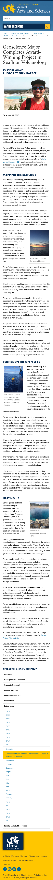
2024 (8, 719)
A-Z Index (6, 856)
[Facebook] (5, 870)
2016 (8, 802)
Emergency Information (26, 860)
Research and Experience (20, 33)
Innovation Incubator (12, 696)
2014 (8, 810)
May (7, 783)
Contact (44, 856)
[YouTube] (14, 870)
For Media (15, 856)
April (7, 787)
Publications (9, 701)
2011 (7, 821)
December (10, 749)
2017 (6, 36)
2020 (8, 734)
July (7, 776)
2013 (8, 813)
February (9, 794)
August (8, 772)
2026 (8, 711)
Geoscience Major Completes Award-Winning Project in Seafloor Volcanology (27, 755)
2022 (8, 726)
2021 (8, 730)
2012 (8, 817)
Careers (24, 856)
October (9, 764)
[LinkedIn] (19, 870)
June (7, 779)
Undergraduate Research (14, 680)
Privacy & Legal (34, 856)
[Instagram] (9, 870)
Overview (8, 675)
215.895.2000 (14, 878)
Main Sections (13, 26)
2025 (8, 715)
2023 (8, 722)
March (8, 790)
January (9, 798)
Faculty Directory (11, 690)
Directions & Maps (9, 860)
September (10, 768)
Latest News (37, 33)
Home (5, 33)
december (15, 36)
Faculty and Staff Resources (15, 826)
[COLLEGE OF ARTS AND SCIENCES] (26, 14)
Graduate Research (12, 685)
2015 (8, 806)
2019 (8, 737)
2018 (8, 741)
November (10, 761)
